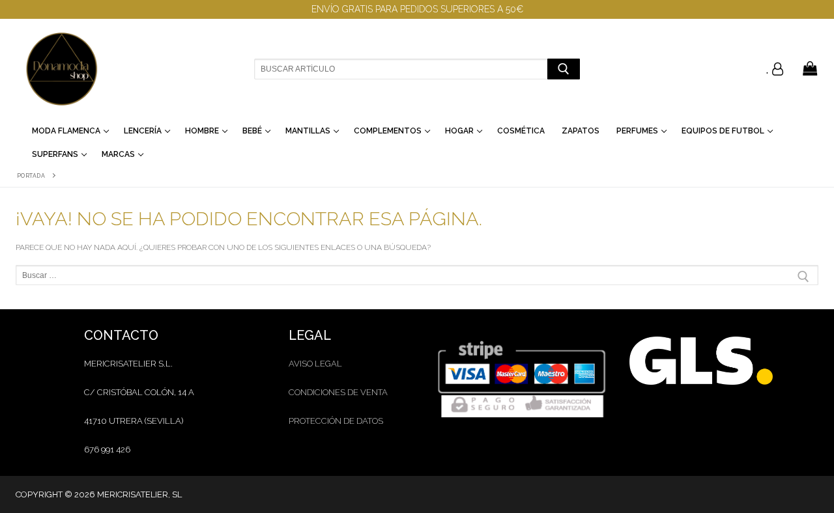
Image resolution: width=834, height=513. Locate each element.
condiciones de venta (338, 392)
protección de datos (336, 421)
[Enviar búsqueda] (563, 69)
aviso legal (315, 363)
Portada (31, 176)
